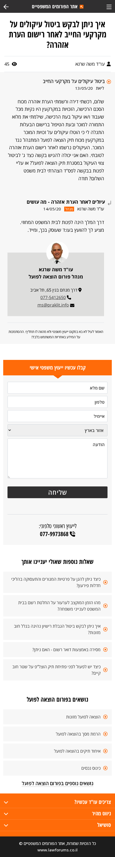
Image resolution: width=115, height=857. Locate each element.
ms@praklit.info (53, 305)
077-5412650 (53, 297)
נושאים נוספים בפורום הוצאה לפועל (57, 783)
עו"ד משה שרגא (90, 64)
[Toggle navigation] (109, 6)
